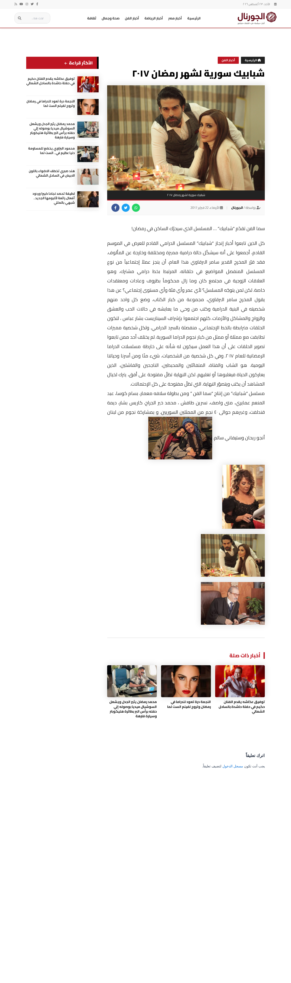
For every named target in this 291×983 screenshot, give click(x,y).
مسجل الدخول (232, 766)
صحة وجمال (111, 18)
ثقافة (91, 18)
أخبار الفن (132, 18)
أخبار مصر (175, 18)
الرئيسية (194, 18)
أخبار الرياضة (153, 18)
